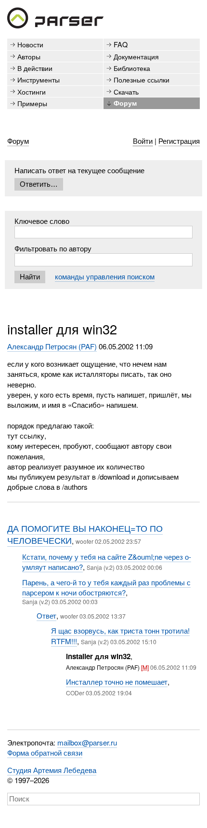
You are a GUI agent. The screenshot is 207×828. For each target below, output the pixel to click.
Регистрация (179, 141)
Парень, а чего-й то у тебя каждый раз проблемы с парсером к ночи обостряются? (106, 587)
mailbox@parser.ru (87, 742)
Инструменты (38, 79)
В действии (34, 68)
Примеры (32, 103)
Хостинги (31, 91)
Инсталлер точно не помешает (117, 681)
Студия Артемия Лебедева (51, 770)
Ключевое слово (41, 221)
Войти (143, 141)
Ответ (46, 615)
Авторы (28, 56)
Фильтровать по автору (52, 248)
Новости (30, 44)
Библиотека (132, 68)
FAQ (121, 44)
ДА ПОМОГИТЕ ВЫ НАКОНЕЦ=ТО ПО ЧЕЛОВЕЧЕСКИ (85, 534)
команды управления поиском (105, 276)
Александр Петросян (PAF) (52, 346)
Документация (136, 56)
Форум (125, 103)
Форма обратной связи (44, 752)
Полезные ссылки (141, 79)
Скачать (126, 91)
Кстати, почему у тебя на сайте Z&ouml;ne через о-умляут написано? (106, 562)
